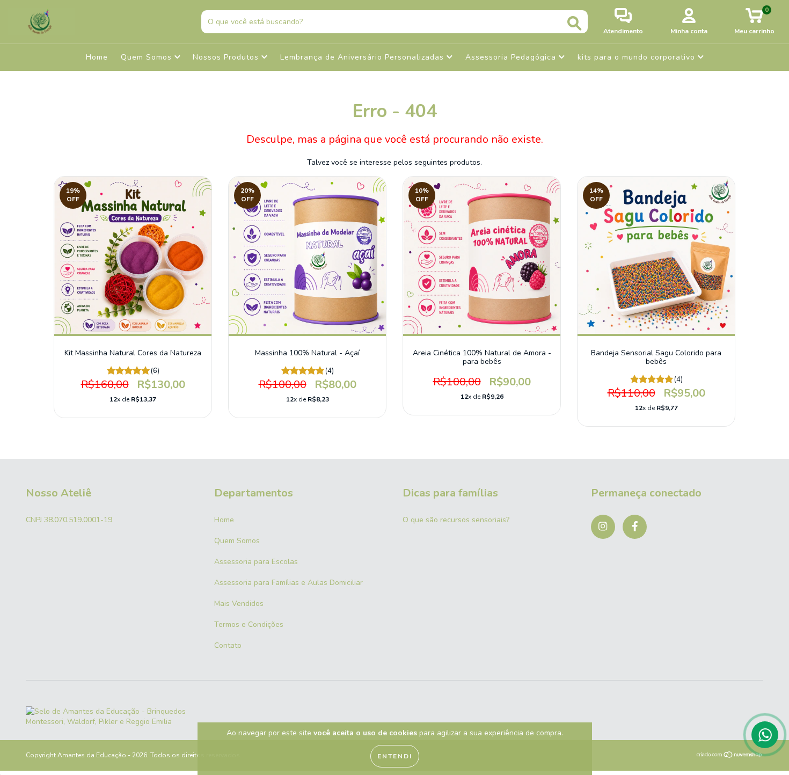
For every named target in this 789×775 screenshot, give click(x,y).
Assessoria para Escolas (256, 562)
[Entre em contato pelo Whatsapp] (764, 734)
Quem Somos (147, 57)
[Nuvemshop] (729, 755)
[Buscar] (574, 23)
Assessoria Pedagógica (512, 57)
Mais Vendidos (239, 603)
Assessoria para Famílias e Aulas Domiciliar (288, 582)
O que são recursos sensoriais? (456, 520)
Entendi (394, 756)
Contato (228, 645)
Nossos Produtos (227, 57)
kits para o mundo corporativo (638, 57)
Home (97, 57)
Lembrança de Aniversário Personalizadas (363, 57)
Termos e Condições (248, 624)
